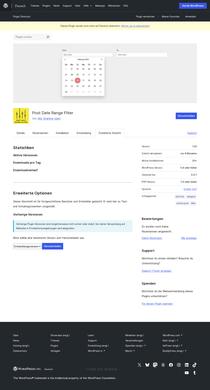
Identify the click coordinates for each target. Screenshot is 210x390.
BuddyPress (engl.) (175, 350)
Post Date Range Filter (52, 112)
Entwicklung (84, 133)
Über (16, 335)
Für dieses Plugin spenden (157, 303)
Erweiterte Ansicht (110, 133)
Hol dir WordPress (193, 5)
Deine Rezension (152, 238)
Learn (91, 335)
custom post (182, 203)
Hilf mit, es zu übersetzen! (135, 25)
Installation (62, 133)
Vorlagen (55, 350)
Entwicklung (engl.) (98, 345)
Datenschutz (20, 350)
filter (193, 203)
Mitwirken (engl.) (134, 335)
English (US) (190, 189)
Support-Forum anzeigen (156, 270)
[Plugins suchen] (48, 37)
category (191, 196)
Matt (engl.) (170, 340)
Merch (130, 350)
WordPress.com (173, 335)
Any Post (180, 196)
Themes (55, 340)
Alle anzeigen (189, 238)
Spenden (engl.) (135, 345)
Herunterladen (186, 115)
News (16, 340)
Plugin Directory (22, 16)
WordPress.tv (96, 350)
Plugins (54, 345)
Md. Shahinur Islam (49, 118)
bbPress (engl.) (172, 345)
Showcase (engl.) (60, 335)
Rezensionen (40, 133)
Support (192, 133)
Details (21, 133)
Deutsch (48, 369)
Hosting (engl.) (21, 345)
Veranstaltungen (134, 340)
